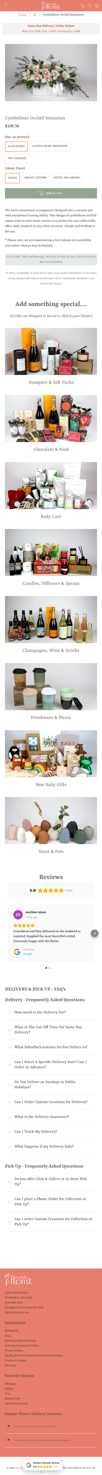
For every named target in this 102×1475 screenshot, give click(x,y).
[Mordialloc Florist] (51, 5)
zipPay (9, 1388)
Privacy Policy (14, 1350)
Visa (7, 1393)
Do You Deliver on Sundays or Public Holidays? (44, 1084)
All (35, 15)
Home (22, 15)
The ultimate (17, 158)
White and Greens (67, 177)
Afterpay (10, 1384)
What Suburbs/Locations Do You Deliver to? (51, 1047)
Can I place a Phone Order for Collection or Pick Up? (50, 1201)
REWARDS (11, 1331)
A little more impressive (50, 146)
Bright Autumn (35, 177)
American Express (16, 1403)
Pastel (12, 178)
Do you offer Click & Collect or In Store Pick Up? (50, 1181)
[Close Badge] (61, 1460)
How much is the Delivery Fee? (40, 1012)
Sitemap (10, 1365)
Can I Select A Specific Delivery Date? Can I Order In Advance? (50, 1064)
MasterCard (12, 1398)
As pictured (16, 146)
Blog (8, 1336)
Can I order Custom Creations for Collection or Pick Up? (53, 1221)
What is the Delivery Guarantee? (41, 1117)
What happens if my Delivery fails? (44, 1147)
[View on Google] (18, 914)
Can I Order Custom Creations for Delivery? (51, 1102)
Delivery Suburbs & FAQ (20, 1340)
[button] (7, 933)
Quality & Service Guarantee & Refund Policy (34, 1355)
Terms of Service (16, 1360)
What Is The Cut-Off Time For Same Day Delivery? (48, 1030)
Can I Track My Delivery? (35, 1132)
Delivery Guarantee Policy (21, 1345)
